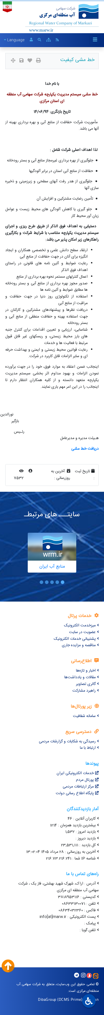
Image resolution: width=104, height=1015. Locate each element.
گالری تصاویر (86, 684)
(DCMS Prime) (69, 999)
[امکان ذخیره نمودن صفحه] (21, 61)
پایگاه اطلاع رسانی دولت (75, 793)
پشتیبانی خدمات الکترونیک (75, 639)
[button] (62, 582)
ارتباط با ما (88, 748)
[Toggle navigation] (95, 40)
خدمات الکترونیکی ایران (75, 773)
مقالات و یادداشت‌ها (80, 677)
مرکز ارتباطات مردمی (78, 786)
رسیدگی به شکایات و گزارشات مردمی (67, 741)
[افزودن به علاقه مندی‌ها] (29, 61)
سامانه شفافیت (84, 716)
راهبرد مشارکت (84, 690)
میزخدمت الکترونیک (80, 625)
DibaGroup (47, 999)
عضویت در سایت (82, 632)
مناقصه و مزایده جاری (79, 645)
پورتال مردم (85, 780)
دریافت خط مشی (85, 448)
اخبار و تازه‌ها (86, 670)
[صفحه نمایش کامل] (13, 61)
